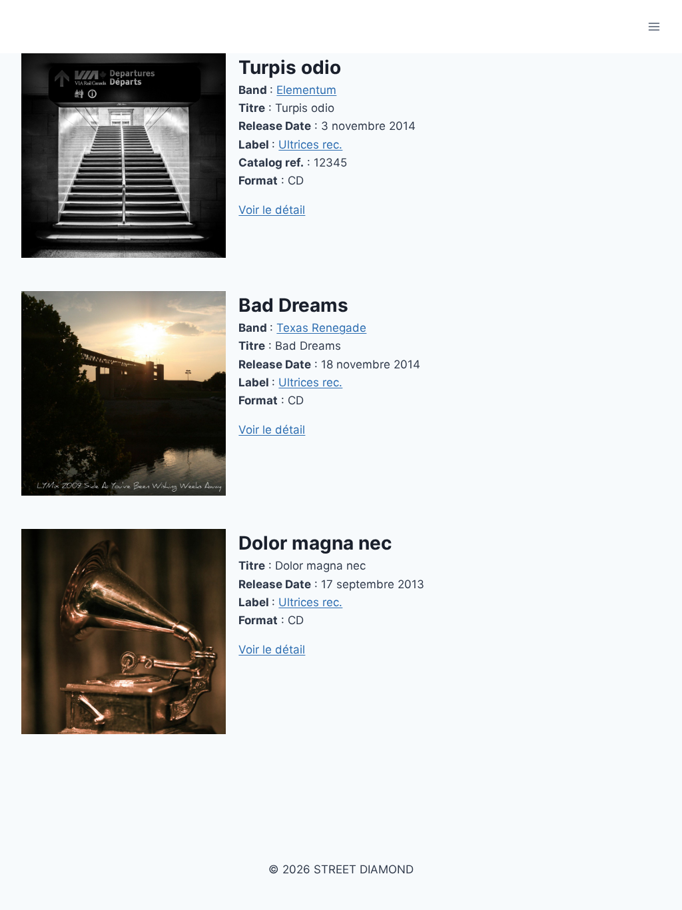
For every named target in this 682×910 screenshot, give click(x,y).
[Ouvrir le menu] (653, 26)
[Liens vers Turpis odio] (123, 155)
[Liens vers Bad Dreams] (123, 393)
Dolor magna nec (315, 543)
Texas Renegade (321, 327)
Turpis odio (289, 67)
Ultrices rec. (310, 144)
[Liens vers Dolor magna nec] (123, 631)
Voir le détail (271, 210)
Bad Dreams (293, 305)
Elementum (306, 90)
